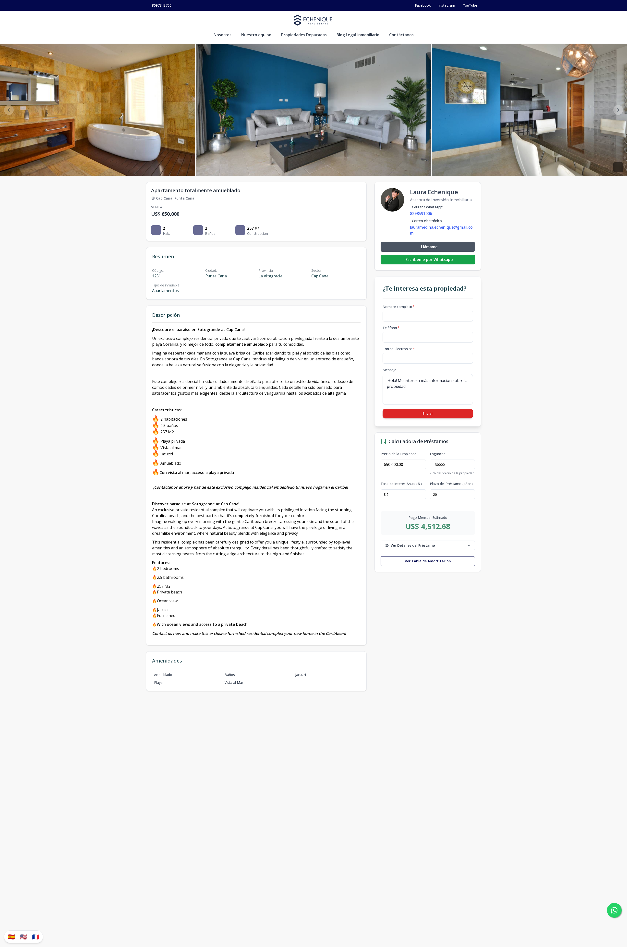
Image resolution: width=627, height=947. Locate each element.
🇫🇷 (35, 937)
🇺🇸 (23, 937)
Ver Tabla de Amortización (428, 561)
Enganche (438, 454)
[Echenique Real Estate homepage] (313, 20)
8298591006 (421, 213)
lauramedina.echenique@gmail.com (441, 230)
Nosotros (222, 34)
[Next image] (618, 110)
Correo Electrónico (399, 348)
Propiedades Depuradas (304, 34)
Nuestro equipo (256, 34)
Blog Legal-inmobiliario (358, 34)
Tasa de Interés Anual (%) (401, 483)
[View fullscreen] (618, 167)
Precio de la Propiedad (398, 454)
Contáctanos (401, 34)
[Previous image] (9, 110)
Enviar (427, 413)
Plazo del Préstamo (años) (451, 483)
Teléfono (391, 327)
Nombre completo (399, 306)
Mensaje (389, 369)
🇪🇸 (11, 937)
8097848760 (161, 5)
